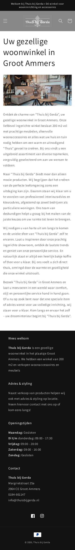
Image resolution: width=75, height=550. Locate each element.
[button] (5, 21)
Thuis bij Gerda (41, 542)
